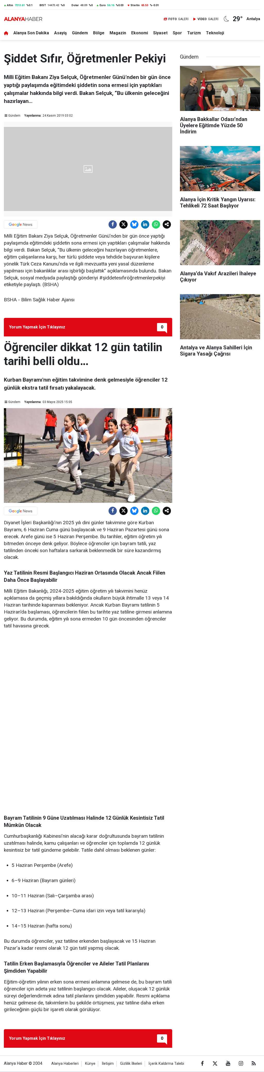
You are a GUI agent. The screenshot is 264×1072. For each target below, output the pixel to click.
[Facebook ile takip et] (202, 1063)
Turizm (194, 32)
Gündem (80, 32)
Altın (10, 5)
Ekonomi (139, 32)
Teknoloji (215, 32)
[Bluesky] (134, 224)
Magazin (118, 32)
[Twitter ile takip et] (215, 1063)
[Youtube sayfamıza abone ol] (227, 1063)
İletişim (108, 1063)
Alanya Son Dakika (31, 32)
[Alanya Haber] (23, 19)
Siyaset (160, 32)
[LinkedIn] (145, 224)
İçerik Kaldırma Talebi (166, 1063)
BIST (42, 5)
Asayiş (60, 32)
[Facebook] (113, 224)
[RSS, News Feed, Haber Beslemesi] (253, 1063)
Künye (90, 1063)
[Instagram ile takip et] (240, 1063)
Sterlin (135, 5)
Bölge (98, 32)
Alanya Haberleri (65, 1063)
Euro (103, 5)
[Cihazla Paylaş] (167, 224)
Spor (177, 32)
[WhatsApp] (156, 224)
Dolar (75, 5)
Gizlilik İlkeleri (131, 1063)
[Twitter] (123, 224)
